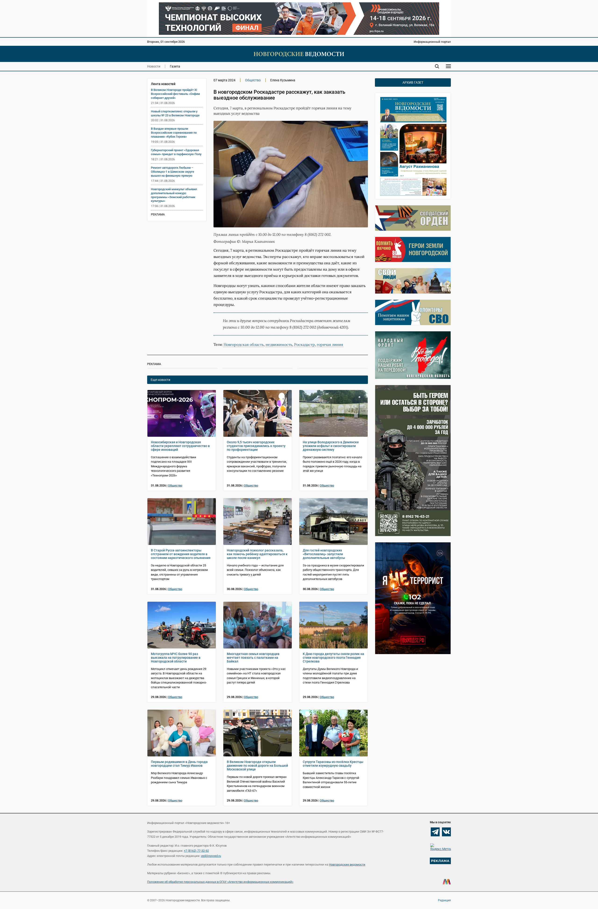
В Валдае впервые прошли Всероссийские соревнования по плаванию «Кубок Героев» (174, 132)
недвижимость (279, 344)
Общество (253, 80)
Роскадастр (304, 344)
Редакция (444, 900)
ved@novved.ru (211, 856)
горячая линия (330, 344)
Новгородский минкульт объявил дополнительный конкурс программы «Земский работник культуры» (174, 195)
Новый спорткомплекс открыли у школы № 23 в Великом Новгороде (175, 113)
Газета (175, 66)
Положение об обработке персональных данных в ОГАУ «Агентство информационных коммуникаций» (220, 882)
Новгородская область (244, 344)
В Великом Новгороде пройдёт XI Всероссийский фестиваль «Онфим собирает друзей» (175, 94)
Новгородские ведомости (347, 864)
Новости (153, 66)
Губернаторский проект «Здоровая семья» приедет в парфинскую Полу (176, 152)
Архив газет (412, 82)
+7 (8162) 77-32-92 (196, 850)
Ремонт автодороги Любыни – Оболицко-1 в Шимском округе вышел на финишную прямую (172, 171)
